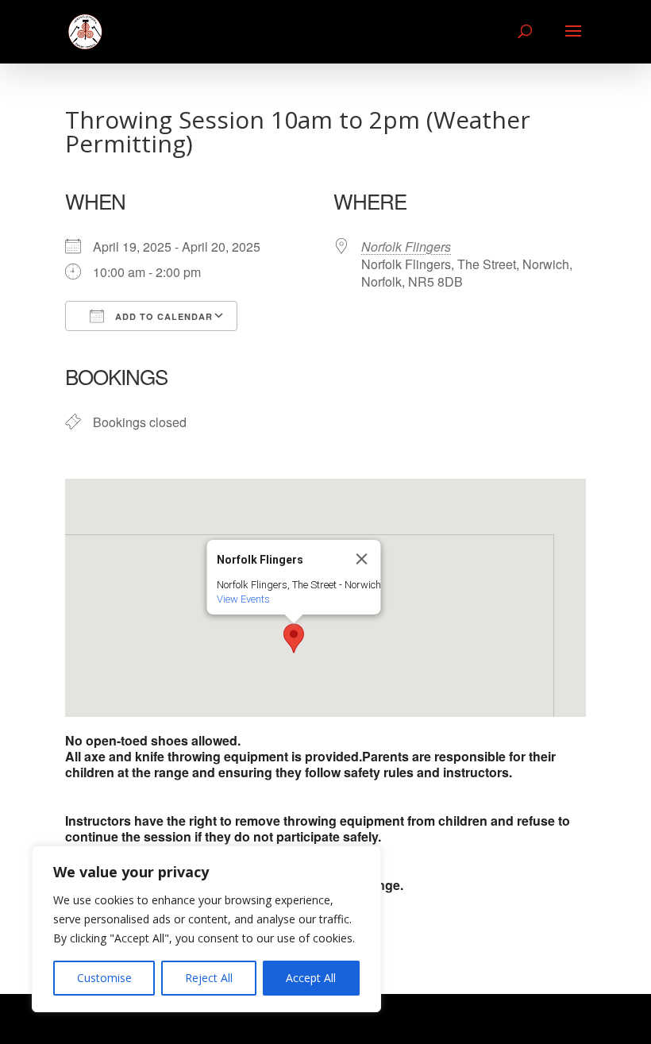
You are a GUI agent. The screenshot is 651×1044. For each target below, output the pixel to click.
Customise (104, 977)
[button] (293, 638)
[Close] (362, 559)
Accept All (311, 977)
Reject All (209, 977)
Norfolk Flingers (406, 246)
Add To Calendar (162, 316)
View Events (243, 599)
